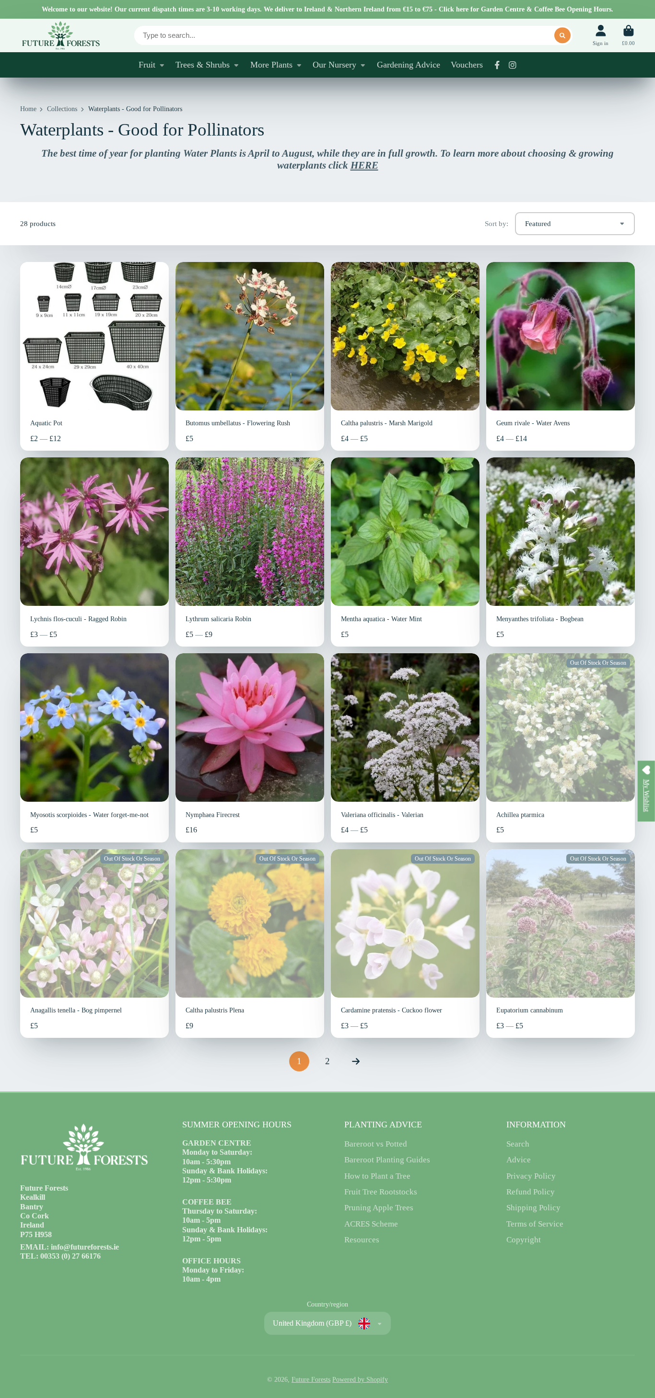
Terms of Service (534, 1223)
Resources (361, 1239)
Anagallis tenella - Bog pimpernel (94, 943)
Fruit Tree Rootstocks (380, 1191)
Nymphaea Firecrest (249, 747)
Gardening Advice (408, 64)
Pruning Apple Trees (378, 1207)
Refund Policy (530, 1191)
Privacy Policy (531, 1176)
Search (517, 1143)
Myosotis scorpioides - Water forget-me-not (94, 747)
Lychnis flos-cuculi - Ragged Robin (94, 552)
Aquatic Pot (94, 356)
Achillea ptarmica (560, 747)
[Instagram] (512, 65)
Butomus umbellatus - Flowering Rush (249, 356)
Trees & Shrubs (202, 64)
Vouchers (467, 64)
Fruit (147, 64)
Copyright (523, 1239)
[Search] (562, 35)
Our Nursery (334, 64)
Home (28, 109)
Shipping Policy (533, 1207)
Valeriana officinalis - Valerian (405, 747)
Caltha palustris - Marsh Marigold (405, 356)
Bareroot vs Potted (375, 1143)
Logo (60, 35)
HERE (364, 165)
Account (600, 35)
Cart (628, 35)
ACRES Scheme (371, 1223)
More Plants (271, 64)
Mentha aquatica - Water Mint (405, 552)
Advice (518, 1159)
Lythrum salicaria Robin (249, 552)
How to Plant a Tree (377, 1176)
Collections (62, 109)
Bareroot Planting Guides (387, 1159)
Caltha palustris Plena (249, 943)
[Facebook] (497, 65)
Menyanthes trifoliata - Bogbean (560, 552)
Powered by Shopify (360, 1379)
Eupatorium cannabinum (560, 943)
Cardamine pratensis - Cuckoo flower (405, 943)
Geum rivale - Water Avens (560, 356)
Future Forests (311, 1379)
